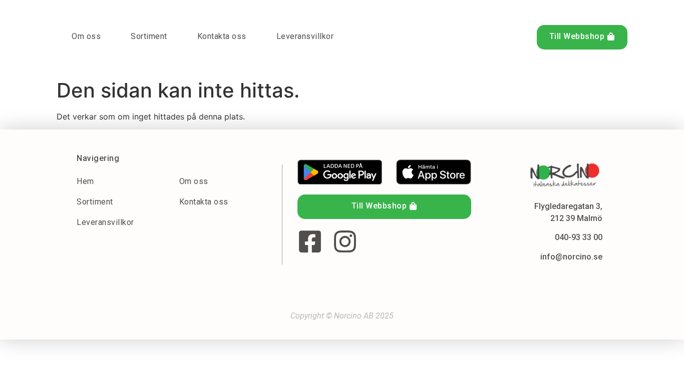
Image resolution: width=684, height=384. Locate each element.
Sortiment (149, 36)
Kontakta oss (221, 36)
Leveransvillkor (305, 36)
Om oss (86, 36)
